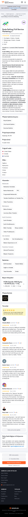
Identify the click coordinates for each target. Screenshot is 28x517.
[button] (24, 22)
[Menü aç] (25, 2)
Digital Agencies (10, 13)
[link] (22, 2)
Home (2, 13)
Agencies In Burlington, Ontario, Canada (12, 15)
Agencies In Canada (21, 13)
